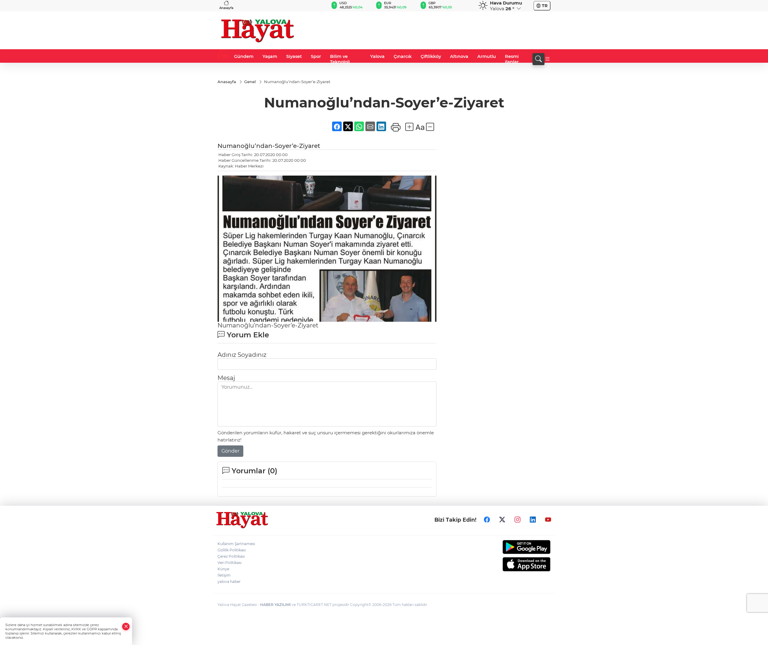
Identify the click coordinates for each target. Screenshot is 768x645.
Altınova (459, 56)
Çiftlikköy (431, 56)
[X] (502, 520)
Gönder (230, 451)
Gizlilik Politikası (232, 550)
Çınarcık (403, 56)
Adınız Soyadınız (242, 354)
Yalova (377, 56)
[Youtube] (548, 520)
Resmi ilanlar (512, 59)
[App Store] (512, 564)
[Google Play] (512, 547)
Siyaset (294, 56)
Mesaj (226, 377)
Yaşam (269, 56)
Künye (223, 569)
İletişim (224, 575)
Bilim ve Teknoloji (340, 59)
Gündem (244, 56)
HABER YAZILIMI (275, 604)
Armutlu (486, 56)
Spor (316, 56)
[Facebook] (487, 520)
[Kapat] (126, 626)
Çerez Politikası (231, 556)
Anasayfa (226, 8)
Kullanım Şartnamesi (236, 543)
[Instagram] (518, 520)
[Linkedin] (533, 520)
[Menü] (547, 59)
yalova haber (229, 581)
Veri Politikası (230, 562)
